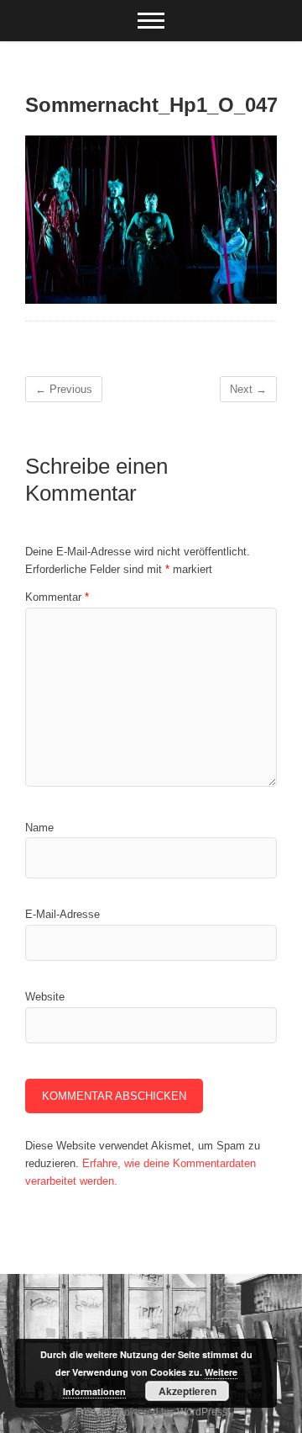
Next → (248, 389)
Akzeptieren (187, 1391)
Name (39, 827)
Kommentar (57, 597)
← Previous (63, 389)
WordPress (202, 1412)
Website (45, 996)
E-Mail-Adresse (62, 914)
